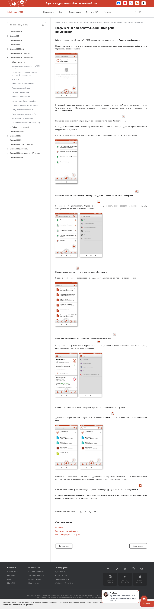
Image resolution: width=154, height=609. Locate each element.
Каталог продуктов (36, 571)
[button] (28, 31)
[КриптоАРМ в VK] (118, 3)
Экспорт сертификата (20, 92)
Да (85, 511)
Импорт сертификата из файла (24, 101)
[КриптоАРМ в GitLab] (137, 3)
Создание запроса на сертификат (25, 105)
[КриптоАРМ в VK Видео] (125, 3)
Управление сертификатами (23, 84)
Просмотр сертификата (21, 88)
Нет (94, 511)
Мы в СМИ (11, 583)
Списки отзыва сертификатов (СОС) (26, 122)
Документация (75, 12)
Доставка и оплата (36, 575)
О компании (12, 571)
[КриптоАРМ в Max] (131, 3)
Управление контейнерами (22, 118)
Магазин (107, 12)
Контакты (15, 79)
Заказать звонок (62, 579)
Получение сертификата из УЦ (24, 114)
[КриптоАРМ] (17, 12)
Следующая (138, 546)
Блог (61, 12)
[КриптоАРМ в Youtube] (142, 568)
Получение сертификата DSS (23, 110)
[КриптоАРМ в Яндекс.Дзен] (143, 3)
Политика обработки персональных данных (100, 597)
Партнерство (33, 583)
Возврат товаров (35, 579)
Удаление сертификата (21, 97)
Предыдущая (64, 546)
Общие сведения (96, 22)
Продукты (47, 12)
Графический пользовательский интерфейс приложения (24, 74)
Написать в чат (61, 575)
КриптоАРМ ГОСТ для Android (78, 22)
